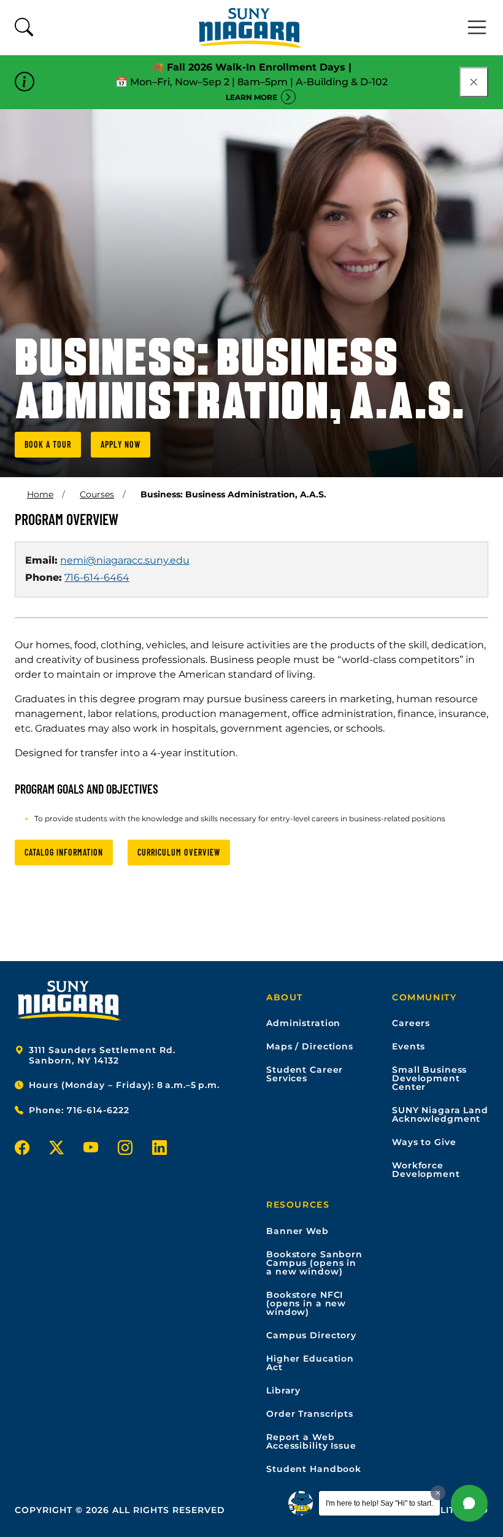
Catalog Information (64, 852)
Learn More (251, 97)
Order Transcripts (309, 1413)
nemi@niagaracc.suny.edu (125, 560)
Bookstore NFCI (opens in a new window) (306, 1303)
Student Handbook (313, 1468)
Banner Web (297, 1230)
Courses (97, 494)
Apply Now (120, 444)
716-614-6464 (96, 577)
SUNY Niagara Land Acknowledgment (440, 1114)
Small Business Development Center (429, 1078)
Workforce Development (426, 1169)
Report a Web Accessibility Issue (311, 1441)
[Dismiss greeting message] (438, 1492)
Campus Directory (311, 1335)
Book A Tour (48, 444)
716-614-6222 (98, 1110)
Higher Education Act (310, 1363)
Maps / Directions (309, 1046)
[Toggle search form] (24, 28)
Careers (411, 1023)
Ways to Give (424, 1142)
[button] (469, 1503)
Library (283, 1390)
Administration (303, 1023)
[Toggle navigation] (477, 27)
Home (40, 494)
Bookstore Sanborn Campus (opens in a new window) (314, 1263)
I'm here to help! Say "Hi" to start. (379, 1503)
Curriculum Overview (178, 852)
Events (408, 1046)
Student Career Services (304, 1074)
